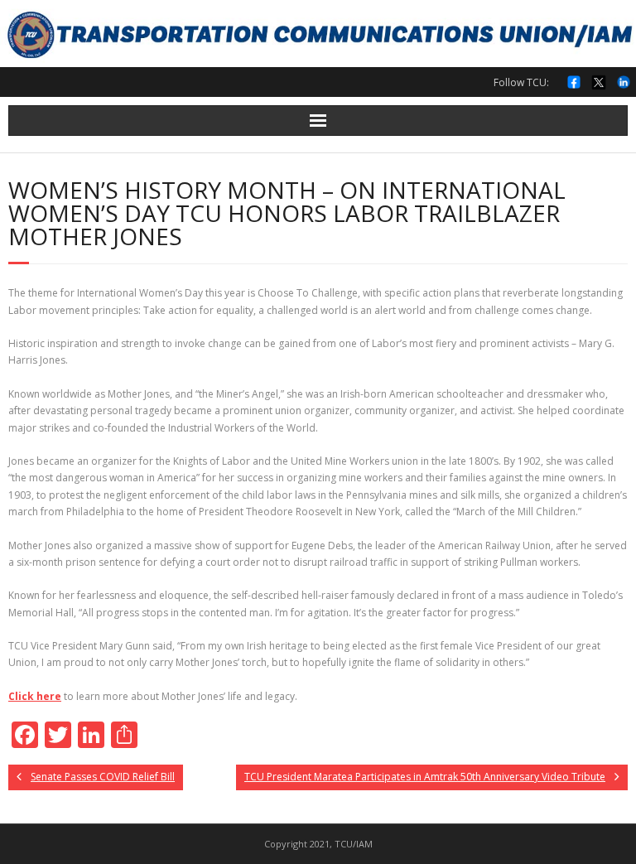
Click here (34, 696)
